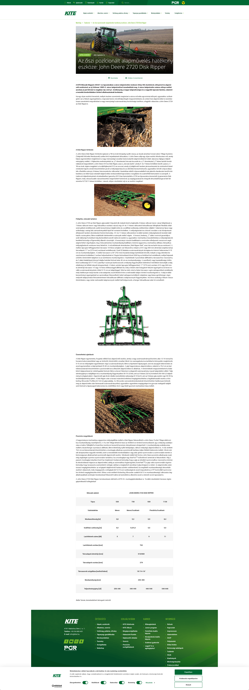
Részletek (149, 682)
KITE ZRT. (70, 13)
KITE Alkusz (127, 628)
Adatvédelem (172, 634)
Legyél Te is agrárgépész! (150, 647)
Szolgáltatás (178, 13)
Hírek (169, 655)
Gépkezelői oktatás (130, 638)
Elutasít (188, 685)
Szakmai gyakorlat (152, 642)
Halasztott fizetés (129, 634)
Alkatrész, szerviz (102, 13)
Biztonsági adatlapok (175, 648)
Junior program (151, 628)
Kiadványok (91, 3)
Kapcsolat (111, 3)
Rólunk (69, 3)
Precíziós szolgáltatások (128, 646)
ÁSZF (169, 638)
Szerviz (125, 641)
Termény (167, 13)
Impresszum (172, 631)
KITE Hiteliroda (128, 624)
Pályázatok (171, 641)
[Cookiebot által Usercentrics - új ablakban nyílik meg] (56, 686)
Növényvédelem (155, 13)
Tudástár (170, 651)
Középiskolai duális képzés (152, 638)
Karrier (101, 3)
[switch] (103, 682)
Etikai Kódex (172, 645)
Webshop (100, 648)
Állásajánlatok (150, 624)
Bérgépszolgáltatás (130, 631)
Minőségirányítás (173, 662)
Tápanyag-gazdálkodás (139, 13)
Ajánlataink (79, 3)
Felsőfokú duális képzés (151, 632)
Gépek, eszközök (88, 13)
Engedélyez (188, 672)
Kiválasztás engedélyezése (188, 678)
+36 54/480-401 (77, 631)
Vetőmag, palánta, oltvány (120, 13)
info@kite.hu (75, 634)
